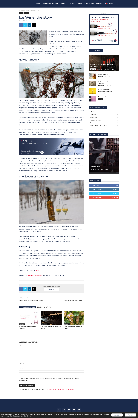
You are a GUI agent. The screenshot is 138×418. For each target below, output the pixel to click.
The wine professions (104, 97)
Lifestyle (26, 10)
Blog (72, 4)
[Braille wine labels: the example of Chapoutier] (92, 83)
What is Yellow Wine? (104, 89)
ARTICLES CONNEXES (27, 307)
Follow (115, 189)
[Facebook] (59, 410)
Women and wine (103, 74)
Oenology (27, 13)
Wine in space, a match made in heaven (31, 300)
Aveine (98, 69)
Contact (64, 4)
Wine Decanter (95, 166)
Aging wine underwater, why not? (74, 300)
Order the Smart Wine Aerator (89, 4)
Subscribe (115, 197)
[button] (117, 4)
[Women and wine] (92, 76)
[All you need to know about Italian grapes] (74, 318)
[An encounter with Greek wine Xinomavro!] (29, 318)
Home (38, 4)
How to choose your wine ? (105, 91)
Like (117, 185)
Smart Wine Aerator (50, 4)
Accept (51, 290)
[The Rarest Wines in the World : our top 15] (51, 318)
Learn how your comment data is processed (59, 389)
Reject (130, 415)
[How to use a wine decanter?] (104, 156)
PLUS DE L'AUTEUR (44, 307)
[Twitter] (74, 410)
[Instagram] (64, 410)
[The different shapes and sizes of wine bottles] (104, 63)
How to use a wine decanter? (101, 170)
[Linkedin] (69, 410)
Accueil (21, 10)
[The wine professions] (92, 98)
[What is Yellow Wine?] (92, 91)
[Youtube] (79, 410)
